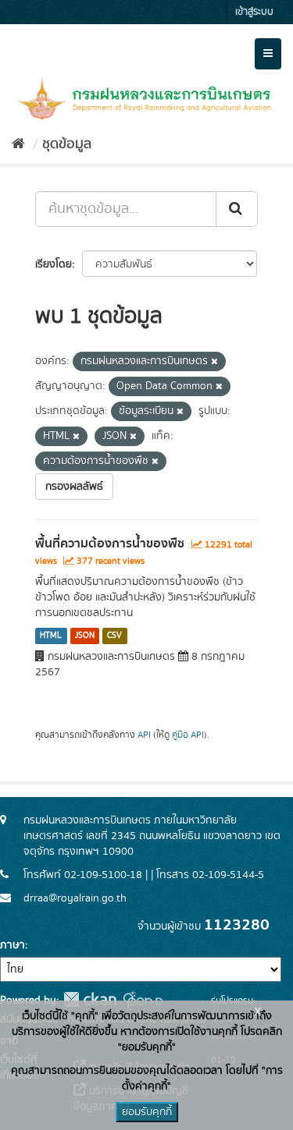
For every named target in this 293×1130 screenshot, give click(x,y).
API (144, 735)
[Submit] (237, 209)
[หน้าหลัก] (18, 144)
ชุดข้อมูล (66, 144)
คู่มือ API (188, 735)
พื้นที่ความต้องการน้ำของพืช (109, 543)
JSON (85, 635)
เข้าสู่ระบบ (254, 12)
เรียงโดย (53, 264)
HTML (51, 635)
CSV (114, 635)
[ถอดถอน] (214, 362)
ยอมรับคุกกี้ (147, 1112)
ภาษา (12, 945)
